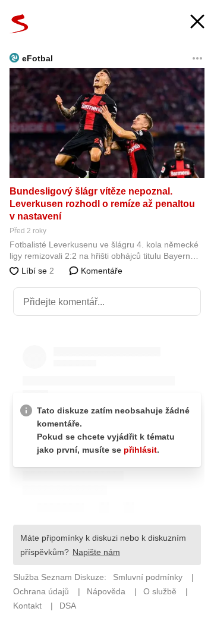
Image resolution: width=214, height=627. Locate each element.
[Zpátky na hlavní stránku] (19, 23)
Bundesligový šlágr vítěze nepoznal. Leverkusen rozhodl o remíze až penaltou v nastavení (102, 203)
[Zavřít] (197, 23)
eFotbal (37, 58)
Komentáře (100, 270)
